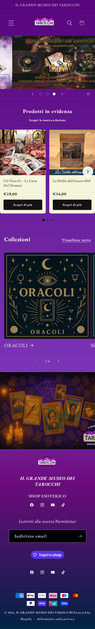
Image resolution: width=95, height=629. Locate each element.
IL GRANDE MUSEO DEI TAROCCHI (45, 612)
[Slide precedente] (33, 94)
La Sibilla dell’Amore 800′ (72, 180)
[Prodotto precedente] (7, 171)
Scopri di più (22, 205)
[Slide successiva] (62, 94)
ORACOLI (16, 345)
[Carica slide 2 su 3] (47, 94)
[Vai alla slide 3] (51, 220)
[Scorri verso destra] (58, 361)
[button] (11, 23)
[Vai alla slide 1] (43, 220)
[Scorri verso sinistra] (37, 361)
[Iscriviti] (80, 536)
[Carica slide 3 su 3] (54, 94)
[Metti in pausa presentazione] (90, 94)
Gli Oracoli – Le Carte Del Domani (20, 183)
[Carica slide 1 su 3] (41, 94)
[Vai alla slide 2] (47, 220)
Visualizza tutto (76, 239)
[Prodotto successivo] (88, 171)
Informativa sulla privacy (56, 619)
